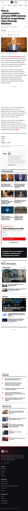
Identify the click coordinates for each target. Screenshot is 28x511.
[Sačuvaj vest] (17, 35)
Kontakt (2, 490)
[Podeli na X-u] (5, 35)
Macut (9, 142)
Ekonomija (11, 430)
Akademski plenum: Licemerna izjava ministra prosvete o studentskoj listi (20, 201)
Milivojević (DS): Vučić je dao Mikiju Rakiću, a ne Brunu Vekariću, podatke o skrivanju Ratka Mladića (16, 425)
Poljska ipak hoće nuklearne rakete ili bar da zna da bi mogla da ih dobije (17, 290)
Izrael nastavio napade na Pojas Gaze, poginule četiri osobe (15, 285)
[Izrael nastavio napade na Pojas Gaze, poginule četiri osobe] (4, 285)
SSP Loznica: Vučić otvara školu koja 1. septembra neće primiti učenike (13, 379)
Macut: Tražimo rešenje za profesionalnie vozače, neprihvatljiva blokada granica (7, 185)
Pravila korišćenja (4, 481)
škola (17, 129)
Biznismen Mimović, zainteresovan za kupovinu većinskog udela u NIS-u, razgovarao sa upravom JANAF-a (13, 384)
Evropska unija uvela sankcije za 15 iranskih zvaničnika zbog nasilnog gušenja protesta (12, 253)
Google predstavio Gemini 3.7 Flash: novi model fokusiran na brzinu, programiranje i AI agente (16, 314)
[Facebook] (5, 463)
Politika (9, 5)
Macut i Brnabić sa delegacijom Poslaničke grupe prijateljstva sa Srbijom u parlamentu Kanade (7, 202)
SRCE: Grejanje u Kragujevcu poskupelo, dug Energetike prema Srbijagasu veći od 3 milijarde (15, 399)
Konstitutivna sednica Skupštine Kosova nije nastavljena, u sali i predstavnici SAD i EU (18, 218)
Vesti (5, 5)
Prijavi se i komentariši (14, 238)
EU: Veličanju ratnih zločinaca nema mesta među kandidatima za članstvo (17, 419)
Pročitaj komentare (14, 242)
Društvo (21, 5)
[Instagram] (8, 463)
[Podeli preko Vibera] (8, 35)
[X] (2, 463)
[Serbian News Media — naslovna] (14, 2)
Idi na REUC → (24, 267)
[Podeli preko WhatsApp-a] (11, 35)
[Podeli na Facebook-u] (2, 35)
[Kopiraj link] (14, 35)
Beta (4, 30)
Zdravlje (2, 475)
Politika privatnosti (4, 483)
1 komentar (18, 31)
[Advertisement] (14, 96)
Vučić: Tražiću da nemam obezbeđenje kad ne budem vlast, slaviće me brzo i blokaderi (16, 412)
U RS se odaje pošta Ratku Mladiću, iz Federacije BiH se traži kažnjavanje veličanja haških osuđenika (15, 393)
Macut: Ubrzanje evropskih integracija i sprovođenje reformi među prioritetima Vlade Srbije (19, 186)
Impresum (3, 498)
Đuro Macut (4, 142)
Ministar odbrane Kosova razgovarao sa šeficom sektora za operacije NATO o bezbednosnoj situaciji (7, 218)
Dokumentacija (4, 503)
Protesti (15, 5)
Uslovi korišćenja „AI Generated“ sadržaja (9, 485)
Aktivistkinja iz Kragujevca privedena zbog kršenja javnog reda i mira (14, 389)
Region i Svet (3, 468)
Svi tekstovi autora (11, 164)
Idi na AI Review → (23, 296)
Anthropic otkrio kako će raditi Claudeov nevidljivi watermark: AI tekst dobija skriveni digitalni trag (16, 320)
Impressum (3, 488)
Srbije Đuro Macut (16, 56)
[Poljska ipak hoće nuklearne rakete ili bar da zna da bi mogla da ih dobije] (4, 290)
